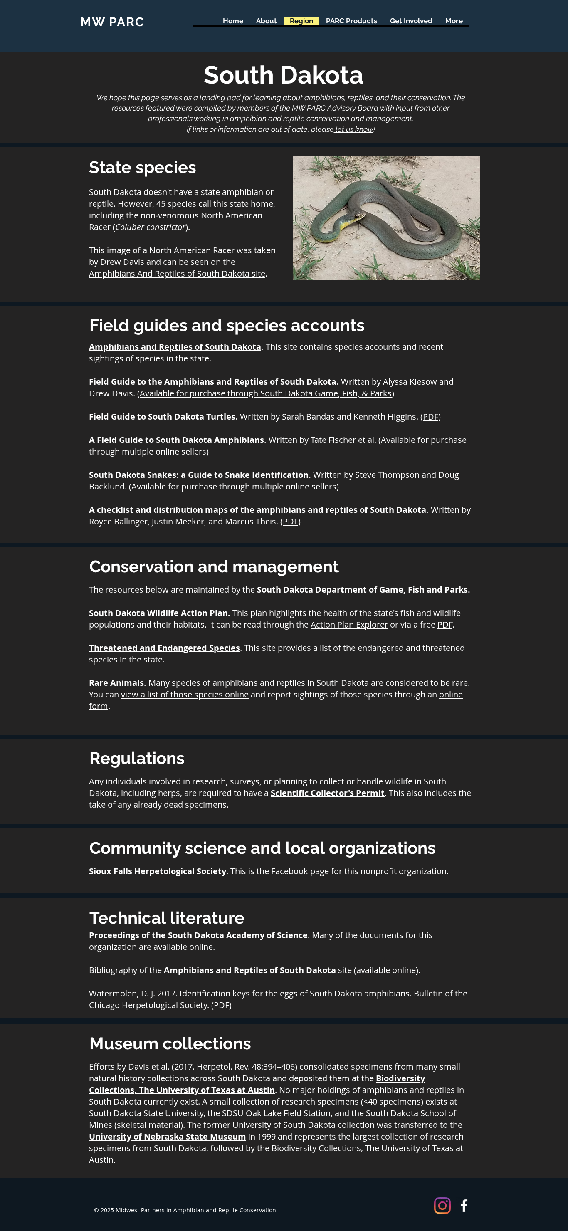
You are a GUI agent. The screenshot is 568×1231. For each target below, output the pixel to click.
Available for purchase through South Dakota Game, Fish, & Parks (266, 393)
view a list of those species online (185, 694)
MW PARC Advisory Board (335, 108)
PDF (430, 416)
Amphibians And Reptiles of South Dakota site (177, 273)
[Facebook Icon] (464, 1205)
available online (386, 970)
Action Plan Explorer (349, 624)
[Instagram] (442, 1205)
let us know (353, 129)
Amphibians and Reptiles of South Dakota (175, 346)
